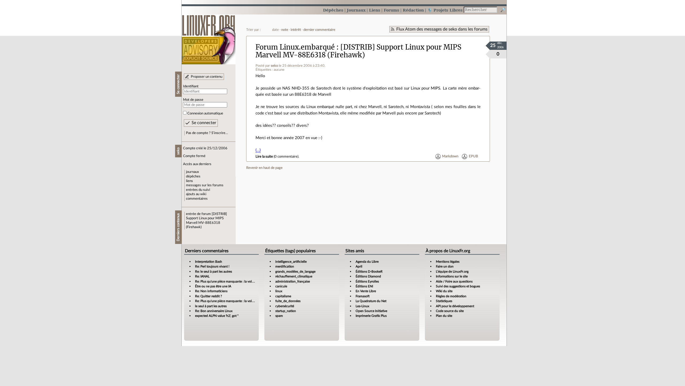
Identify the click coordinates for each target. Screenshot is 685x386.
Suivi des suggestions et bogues (458, 286)
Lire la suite (264, 156)
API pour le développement (455, 306)
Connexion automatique (205, 113)
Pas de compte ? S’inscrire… (207, 133)
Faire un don (445, 266)
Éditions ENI (364, 286)
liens (189, 181)
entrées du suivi (198, 189)
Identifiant (191, 86)
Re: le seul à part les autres (213, 271)
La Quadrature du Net (371, 301)
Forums (391, 10)
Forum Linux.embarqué (295, 47)
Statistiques (444, 301)
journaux (192, 171)
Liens (374, 10)
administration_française (292, 281)
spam (279, 315)
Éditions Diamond (368, 276)
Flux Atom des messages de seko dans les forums (442, 29)
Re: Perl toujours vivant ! (212, 266)
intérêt (296, 29)
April (359, 266)
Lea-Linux (362, 306)
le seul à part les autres (211, 306)
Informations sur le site (452, 276)
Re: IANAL (202, 276)
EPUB (473, 156)
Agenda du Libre (367, 261)
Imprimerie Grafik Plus (371, 315)
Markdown (450, 156)
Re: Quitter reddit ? (208, 296)
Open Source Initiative (371, 311)
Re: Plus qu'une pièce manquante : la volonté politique (233, 281)
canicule (281, 286)
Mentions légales (447, 261)
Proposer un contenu (206, 76)
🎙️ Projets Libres (445, 10)
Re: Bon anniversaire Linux (214, 311)
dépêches (193, 176)
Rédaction (413, 10)
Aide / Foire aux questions (454, 281)
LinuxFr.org (208, 37)
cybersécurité (284, 306)
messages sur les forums (204, 185)
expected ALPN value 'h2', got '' (216, 315)
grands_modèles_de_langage (295, 271)
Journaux (356, 10)
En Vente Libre (366, 291)
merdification (284, 266)
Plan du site (444, 315)
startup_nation (285, 311)
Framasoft (363, 296)
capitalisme (283, 296)
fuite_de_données (287, 301)
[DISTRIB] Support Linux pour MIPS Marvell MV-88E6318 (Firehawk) (358, 51)
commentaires (197, 198)
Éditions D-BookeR (369, 271)
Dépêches (333, 10)
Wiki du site (444, 291)
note (284, 29)
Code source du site (450, 311)
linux (278, 291)
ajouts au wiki (196, 194)
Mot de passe (193, 99)
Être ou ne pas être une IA (213, 286)
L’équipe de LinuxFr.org (452, 271)
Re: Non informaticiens (211, 291)
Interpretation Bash (208, 261)
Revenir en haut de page (264, 167)
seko (274, 65)
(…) (258, 150)
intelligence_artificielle (291, 261)
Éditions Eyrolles (367, 281)
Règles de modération (451, 296)
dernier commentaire (319, 29)
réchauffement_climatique (293, 276)
